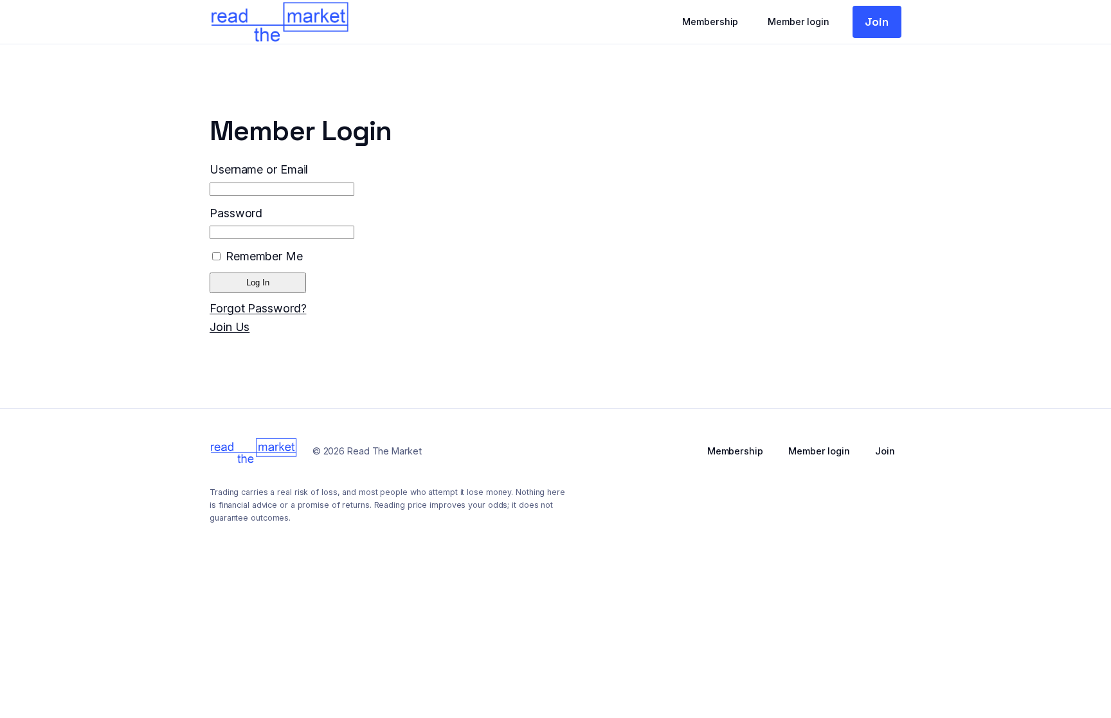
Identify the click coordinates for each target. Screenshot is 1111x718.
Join (877, 21)
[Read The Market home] (279, 21)
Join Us (229, 327)
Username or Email (259, 169)
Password (236, 213)
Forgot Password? (258, 308)
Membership (710, 21)
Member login (798, 21)
